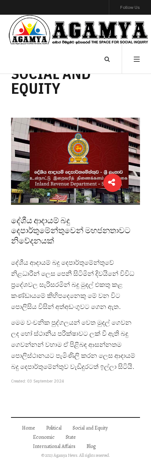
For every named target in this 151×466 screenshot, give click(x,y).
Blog (91, 446)
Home (28, 427)
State (71, 437)
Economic (44, 437)
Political (54, 427)
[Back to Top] (132, 446)
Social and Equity (90, 427)
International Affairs (54, 446)
